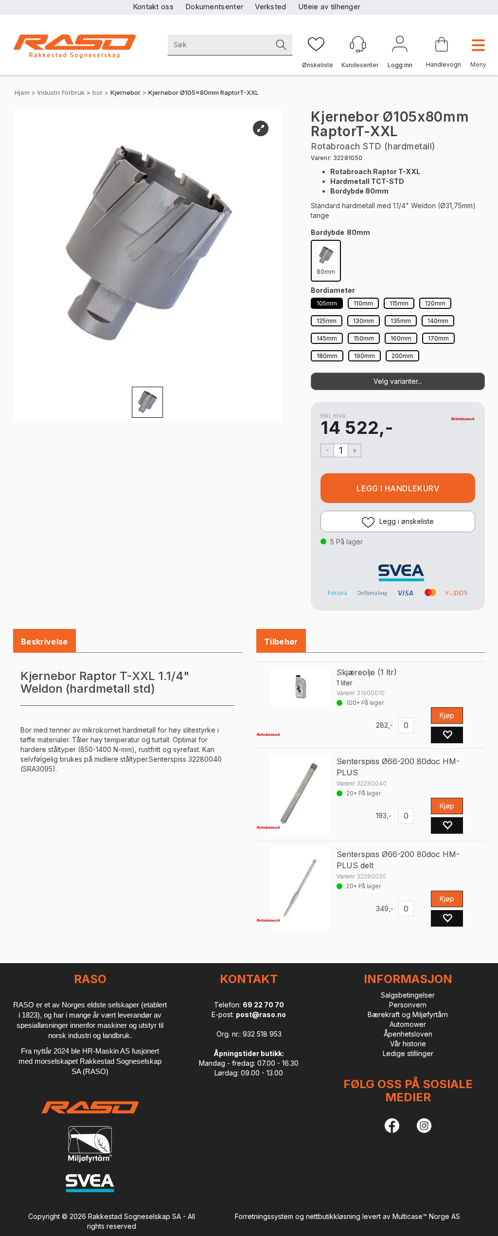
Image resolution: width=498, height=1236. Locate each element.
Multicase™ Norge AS (426, 1216)
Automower (408, 1024)
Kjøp (397, 488)
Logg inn (399, 46)
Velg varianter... (398, 381)
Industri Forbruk (61, 92)
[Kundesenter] (358, 44)
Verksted (270, 6)
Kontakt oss (153, 6)
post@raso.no (261, 1014)
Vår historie (408, 1043)
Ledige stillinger (408, 1053)
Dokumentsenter (214, 6)
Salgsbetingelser (408, 995)
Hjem (22, 92)
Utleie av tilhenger (329, 6)
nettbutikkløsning (333, 1216)
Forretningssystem (264, 1216)
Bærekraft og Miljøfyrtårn (408, 1014)
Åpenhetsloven (408, 1034)
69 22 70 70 (263, 1005)
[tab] (44, 642)
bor (97, 92)
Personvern (408, 1005)
